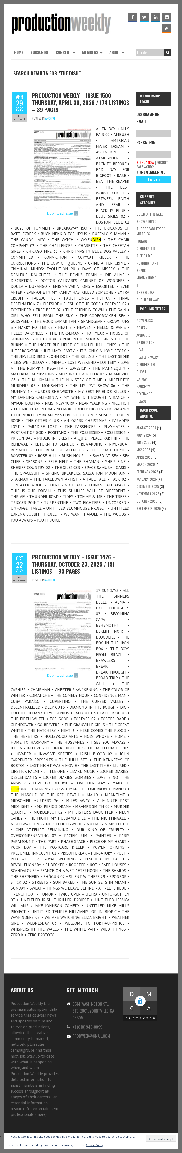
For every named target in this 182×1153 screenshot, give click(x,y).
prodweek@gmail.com (91, 1036)
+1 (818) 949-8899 (87, 1027)
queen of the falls (150, 213)
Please (141, 401)
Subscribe (40, 52)
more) (41, 1114)
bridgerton (145, 342)
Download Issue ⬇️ (62, 213)
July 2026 (143, 434)
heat (139, 349)
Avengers (143, 335)
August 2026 (146, 427)
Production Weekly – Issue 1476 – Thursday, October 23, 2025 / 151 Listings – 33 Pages (74, 564)
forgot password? (152, 164)
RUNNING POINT (147, 263)
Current (63, 52)
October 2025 (147, 501)
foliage (141, 240)
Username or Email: (147, 118)
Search (167, 52)
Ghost (141, 371)
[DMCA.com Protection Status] (140, 989)
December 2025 (147, 486)
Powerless (144, 320)
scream (142, 327)
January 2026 (146, 479)
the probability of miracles (150, 231)
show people (146, 221)
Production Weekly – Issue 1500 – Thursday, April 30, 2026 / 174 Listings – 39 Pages (80, 102)
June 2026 (143, 442)
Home (18, 52)
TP (138, 285)
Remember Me (153, 172)
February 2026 (147, 471)
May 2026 (143, 449)
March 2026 (145, 464)
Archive (50, 118)
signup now (145, 162)
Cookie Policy (94, 1145)
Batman (142, 379)
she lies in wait (148, 299)
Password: (145, 142)
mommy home (146, 277)
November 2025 (147, 493)
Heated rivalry (147, 357)
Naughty (143, 386)
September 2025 (148, 508)
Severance (144, 393)
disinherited (146, 248)
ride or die (144, 255)
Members (90, 52)
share (141, 270)
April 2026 (144, 456)
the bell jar (145, 292)
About (114, 52)
